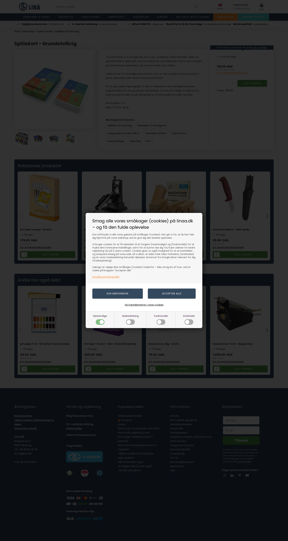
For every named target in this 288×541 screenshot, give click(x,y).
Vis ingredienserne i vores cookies (144, 304)
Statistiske (189, 316)
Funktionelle (161, 316)
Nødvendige (100, 316)
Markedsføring (130, 316)
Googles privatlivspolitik (105, 277)
